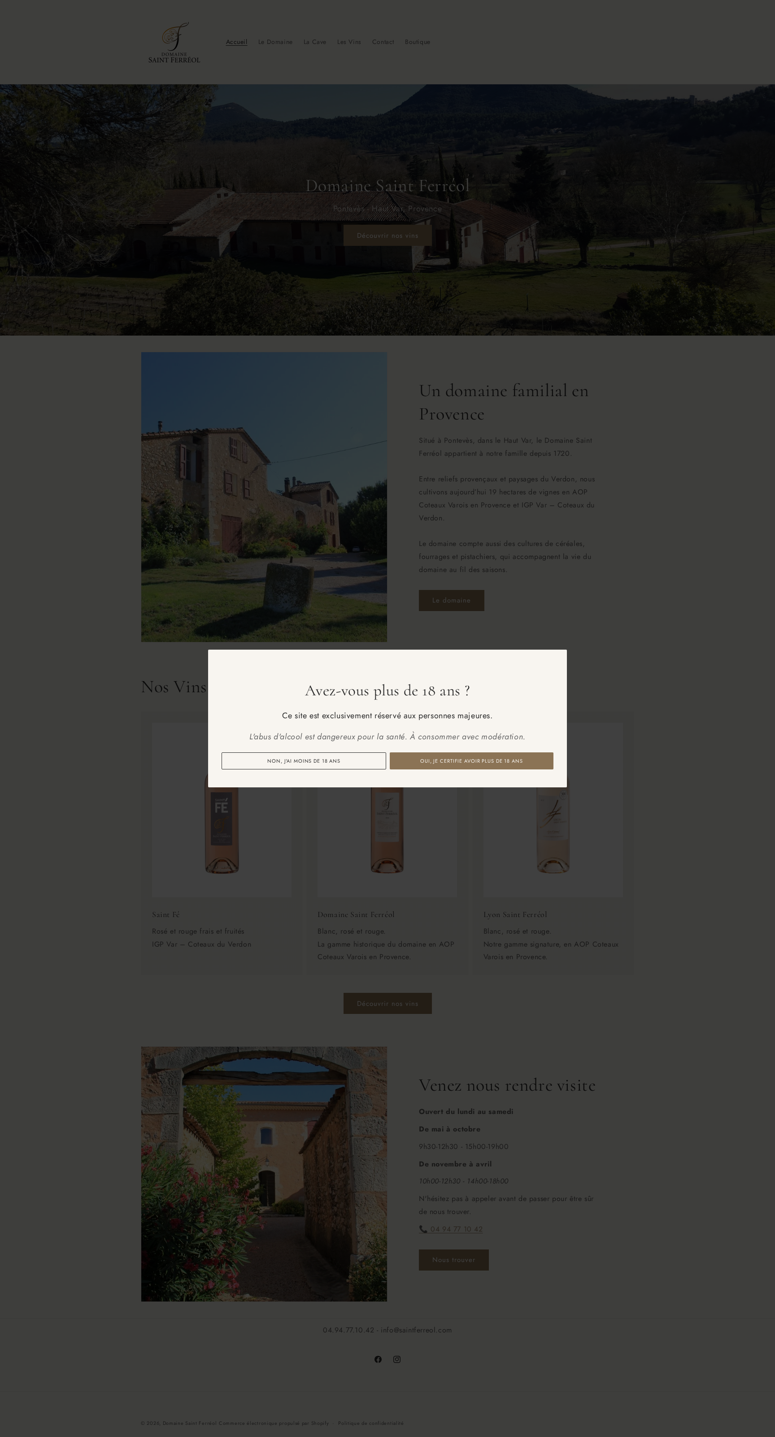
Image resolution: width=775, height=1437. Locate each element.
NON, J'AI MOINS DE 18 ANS (303, 760)
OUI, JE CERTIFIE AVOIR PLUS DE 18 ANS (471, 760)
